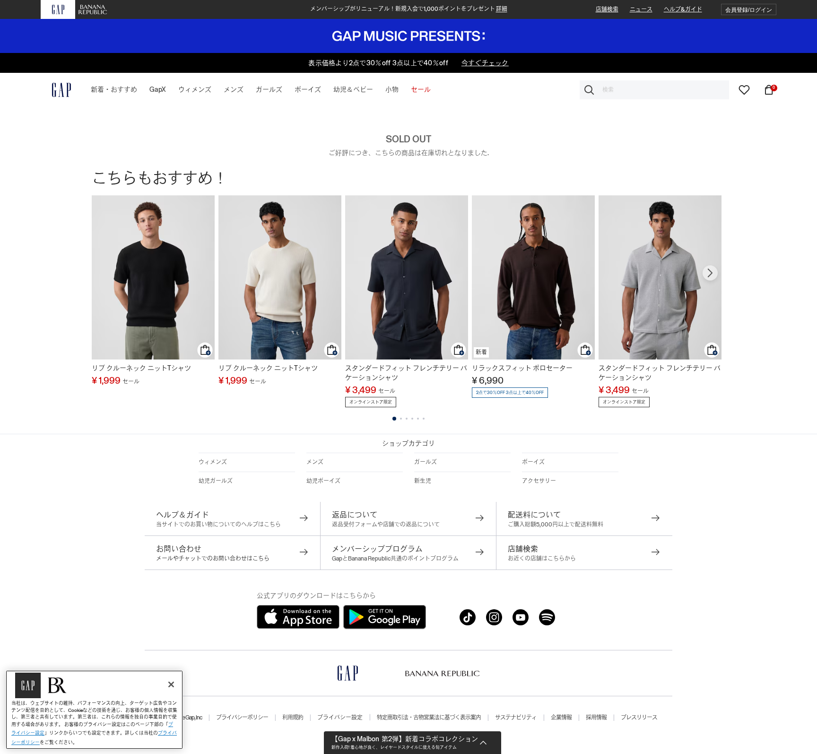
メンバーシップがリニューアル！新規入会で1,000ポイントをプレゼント (408, 9)
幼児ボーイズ (323, 481)
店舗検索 (607, 9)
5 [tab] (418, 419)
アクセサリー (539, 481)
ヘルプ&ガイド (683, 9)
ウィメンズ (213, 462)
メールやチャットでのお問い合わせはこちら (212, 558)
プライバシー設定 (340, 717)
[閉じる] (171, 684)
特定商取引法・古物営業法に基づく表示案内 (429, 717)
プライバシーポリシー (242, 717)
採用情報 (596, 717)
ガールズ (425, 462)
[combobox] (654, 89)
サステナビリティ (516, 717)
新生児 (422, 481)
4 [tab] (412, 419)
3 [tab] (407, 419)
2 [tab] (401, 419)
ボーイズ (533, 462)
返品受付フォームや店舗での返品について (386, 524)
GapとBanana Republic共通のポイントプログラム (395, 558)
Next (710, 273)
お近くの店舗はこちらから (542, 558)
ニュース (641, 9)
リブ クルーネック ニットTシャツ (141, 368)
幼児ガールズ (216, 481)
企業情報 (561, 717)
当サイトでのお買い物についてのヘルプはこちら (218, 524)
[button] (748, 9)
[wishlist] (744, 89)
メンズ (314, 462)
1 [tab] (394, 419)
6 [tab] (424, 419)
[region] (94, 709)
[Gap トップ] (56, 90)
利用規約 (292, 717)
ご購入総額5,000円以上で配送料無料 (555, 524)
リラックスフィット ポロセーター (522, 368)
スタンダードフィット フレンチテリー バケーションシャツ (406, 372)
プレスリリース (639, 717)
